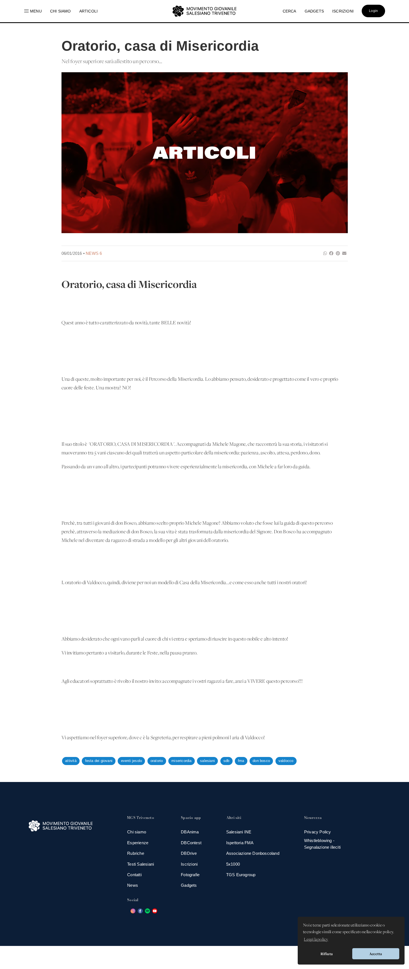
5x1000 (233, 864)
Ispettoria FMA (240, 842)
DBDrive (189, 853)
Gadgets (189, 885)
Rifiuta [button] (327, 953)
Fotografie (190, 874)
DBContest (191, 842)
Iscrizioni (189, 864)
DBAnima (190, 831)
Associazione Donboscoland (252, 853)
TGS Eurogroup (241, 874)
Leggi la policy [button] (316, 939)
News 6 (94, 253)
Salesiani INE (239, 831)
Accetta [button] (375, 953)
